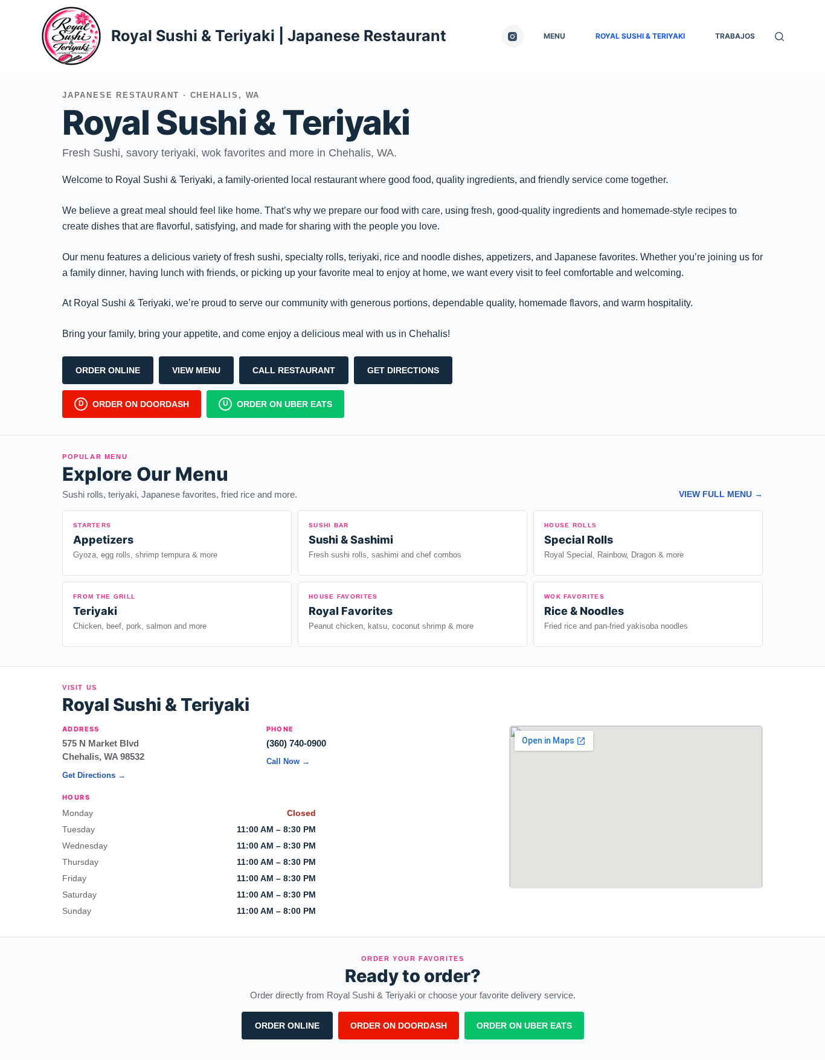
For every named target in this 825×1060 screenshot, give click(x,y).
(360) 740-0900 (296, 743)
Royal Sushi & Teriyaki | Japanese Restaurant (278, 36)
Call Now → (288, 761)
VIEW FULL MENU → (721, 494)
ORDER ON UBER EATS (524, 1025)
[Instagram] (512, 36)
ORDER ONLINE (107, 370)
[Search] (779, 36)
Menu (554, 35)
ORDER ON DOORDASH (398, 1025)
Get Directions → (94, 775)
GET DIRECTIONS (403, 370)
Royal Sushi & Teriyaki (640, 35)
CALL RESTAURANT (293, 370)
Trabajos (735, 35)
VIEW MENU (196, 370)
